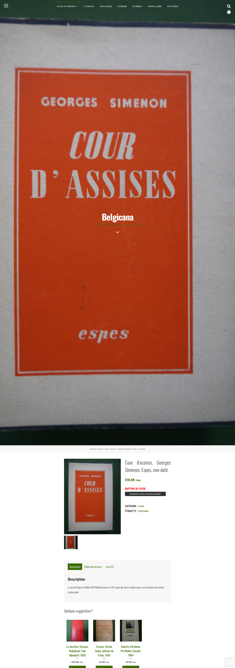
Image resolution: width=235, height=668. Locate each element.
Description (75, 567)
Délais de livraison (93, 567)
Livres (100, 449)
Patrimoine (122, 6)
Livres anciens (106, 6)
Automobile (137, 6)
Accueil (93, 449)
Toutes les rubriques (66, 6)
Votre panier (172, 6)
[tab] (75, 567)
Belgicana (117, 216)
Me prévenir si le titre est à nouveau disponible (145, 494)
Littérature (89, 6)
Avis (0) (110, 567)
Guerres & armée (155, 6)
